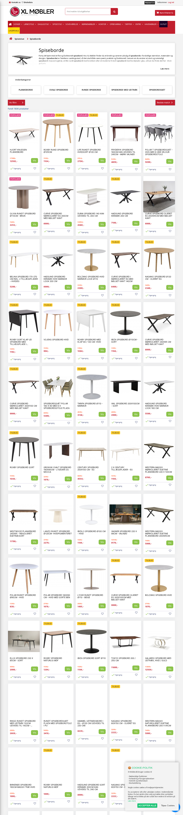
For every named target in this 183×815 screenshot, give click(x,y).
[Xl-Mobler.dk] (34, 12)
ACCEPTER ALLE (147, 805)
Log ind (171, 2)
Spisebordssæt (157, 89)
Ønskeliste (28, 2)
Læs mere (132, 801)
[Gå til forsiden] (10, 38)
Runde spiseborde (91, 89)
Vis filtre (13, 102)
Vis (34, 160)
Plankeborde (26, 89)
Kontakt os (16, 2)
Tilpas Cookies (168, 805)
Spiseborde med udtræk (124, 89)
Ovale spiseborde (58, 89)
